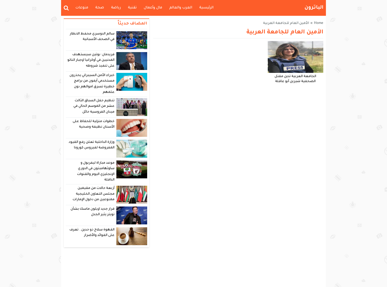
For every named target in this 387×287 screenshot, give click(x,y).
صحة (99, 8)
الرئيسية (206, 8)
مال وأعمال (153, 8)
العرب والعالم (180, 8)
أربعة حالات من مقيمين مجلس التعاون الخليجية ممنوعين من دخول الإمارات (94, 194)
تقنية (132, 8)
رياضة (116, 8)
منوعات (81, 8)
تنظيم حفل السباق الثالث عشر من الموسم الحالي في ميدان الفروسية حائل (94, 106)
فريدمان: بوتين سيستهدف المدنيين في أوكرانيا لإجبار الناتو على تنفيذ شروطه (91, 60)
